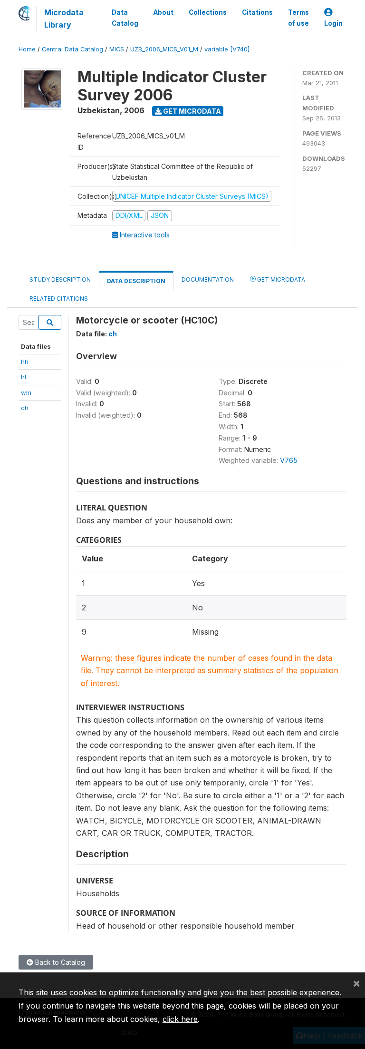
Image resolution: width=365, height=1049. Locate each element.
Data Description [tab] (136, 280)
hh (25, 361)
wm (26, 392)
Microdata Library (64, 18)
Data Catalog (125, 18)
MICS (116, 49)
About (163, 12)
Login (333, 23)
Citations (257, 12)
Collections (208, 12)
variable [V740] (227, 49)
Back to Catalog (59, 962)
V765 (289, 460)
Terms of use (298, 18)
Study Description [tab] (60, 279)
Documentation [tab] (208, 279)
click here (180, 1019)
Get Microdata (191, 111)
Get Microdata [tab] (280, 279)
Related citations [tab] (58, 298)
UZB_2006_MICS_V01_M (164, 49)
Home (27, 49)
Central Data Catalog (72, 49)
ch (25, 408)
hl (23, 377)
